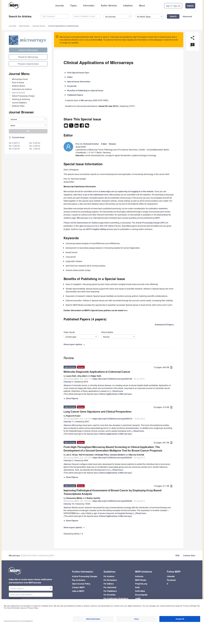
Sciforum (139, 576)
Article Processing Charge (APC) (151, 222)
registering (122, 191)
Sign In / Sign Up (173, 5)
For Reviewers (110, 580)
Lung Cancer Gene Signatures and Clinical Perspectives (97, 411)
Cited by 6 (68, 460)
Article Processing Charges (84, 576)
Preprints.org (141, 583)
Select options (17, 588)
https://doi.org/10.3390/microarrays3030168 (112, 378)
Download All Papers (164, 324)
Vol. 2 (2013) (34, 145)
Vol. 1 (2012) (34, 148)
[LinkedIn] (76, 126)
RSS (177, 555)
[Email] (66, 126)
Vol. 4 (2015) (14, 148)
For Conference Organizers (116, 598)
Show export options (74, 344)
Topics (73, 5)
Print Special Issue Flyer (78, 72)
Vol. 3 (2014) (34, 142)
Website (112, 143)
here (100, 39)
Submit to (28, 50)
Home (20, 79)
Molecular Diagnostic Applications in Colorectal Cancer (97, 371)
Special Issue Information (78, 81)
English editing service (103, 229)
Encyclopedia (141, 594)
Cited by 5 (68, 381)
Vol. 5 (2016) (14, 145)
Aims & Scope (18, 82)
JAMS (138, 598)
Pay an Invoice (78, 580)
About (142, 5)
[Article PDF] (171, 367)
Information (89, 5)
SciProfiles (140, 591)
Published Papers (75, 94)
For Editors (109, 583)
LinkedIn (171, 576)
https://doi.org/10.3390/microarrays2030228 (112, 500)
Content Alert (189, 555)
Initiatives (128, 5)
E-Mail (104, 143)
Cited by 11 (69, 421)
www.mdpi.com (107, 191)
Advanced (187, 16)
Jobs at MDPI (78, 591)
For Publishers (110, 591)
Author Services (109, 5)
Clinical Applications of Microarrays (63, 25)
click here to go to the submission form (91, 194)
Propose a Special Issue (28, 63)
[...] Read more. (117, 391)
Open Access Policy (81, 583)
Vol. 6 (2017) (14, 142)
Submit (190, 5)
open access (85, 225)
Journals (59, 5)
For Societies (110, 594)
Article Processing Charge (23, 95)
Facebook (171, 580)
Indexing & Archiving (21, 99)
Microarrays (24, 25)
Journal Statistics (19, 102)
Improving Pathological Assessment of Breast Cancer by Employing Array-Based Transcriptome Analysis (112, 492)
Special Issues (39, 25)
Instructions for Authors (22, 89)
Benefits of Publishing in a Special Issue (85, 90)
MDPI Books (140, 580)
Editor (70, 77)
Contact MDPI (78, 587)
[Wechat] (87, 126)
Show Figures (71, 398)
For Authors (109, 576)
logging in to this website (142, 191)
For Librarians (110, 587)
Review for (28, 56)
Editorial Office (18, 105)
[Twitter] (71, 126)
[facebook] (82, 126)
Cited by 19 (69, 503)
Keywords (71, 86)
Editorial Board (18, 85)
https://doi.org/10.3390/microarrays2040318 (112, 418)
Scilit (137, 587)
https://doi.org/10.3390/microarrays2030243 (112, 457)
